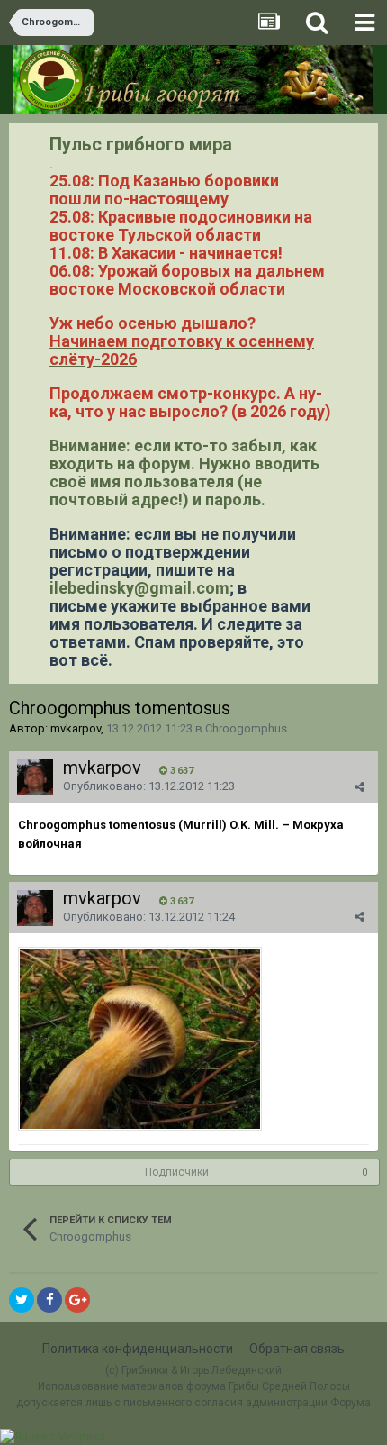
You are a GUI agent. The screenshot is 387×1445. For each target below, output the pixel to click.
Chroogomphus (246, 728)
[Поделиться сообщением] (359, 787)
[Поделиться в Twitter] (21, 1300)
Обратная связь (297, 1348)
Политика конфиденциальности (137, 1348)
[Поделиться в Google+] (77, 1300)
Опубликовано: (149, 786)
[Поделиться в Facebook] (49, 1300)
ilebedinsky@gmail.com (140, 587)
